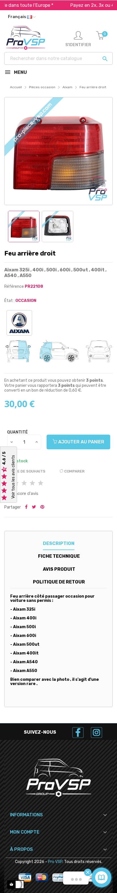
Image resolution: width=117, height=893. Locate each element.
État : (9, 300)
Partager (26, 507)
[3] (24, 483)
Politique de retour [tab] (59, 582)
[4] (32, 483)
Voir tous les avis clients (13, 477)
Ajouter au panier (80, 442)
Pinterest (42, 507)
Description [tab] (58, 543)
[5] (40, 483)
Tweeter (34, 507)
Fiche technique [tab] (59, 556)
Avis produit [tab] (59, 569)
